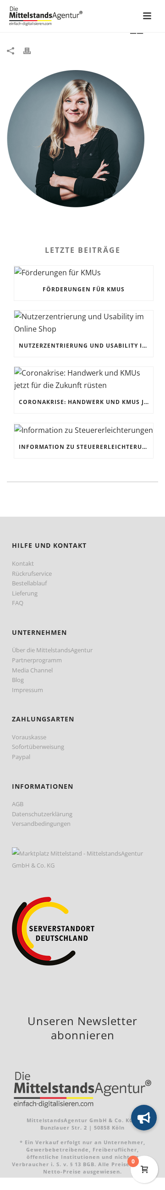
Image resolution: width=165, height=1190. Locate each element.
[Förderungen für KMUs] (83, 272)
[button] (144, 1117)
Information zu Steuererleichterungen (86, 447)
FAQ (17, 603)
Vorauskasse (29, 737)
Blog (18, 680)
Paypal (21, 757)
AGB (17, 804)
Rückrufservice (32, 573)
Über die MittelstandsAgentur (52, 650)
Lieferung (25, 593)
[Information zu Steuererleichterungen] (83, 429)
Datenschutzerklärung (42, 814)
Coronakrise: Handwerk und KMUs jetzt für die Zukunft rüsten (86, 402)
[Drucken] (31, 50)
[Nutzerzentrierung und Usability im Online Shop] (83, 323)
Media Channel (32, 670)
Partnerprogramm (37, 660)
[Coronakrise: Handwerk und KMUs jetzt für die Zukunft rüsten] (83, 379)
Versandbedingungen (41, 823)
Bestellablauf (29, 583)
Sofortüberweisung (38, 746)
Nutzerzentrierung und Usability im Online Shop (86, 345)
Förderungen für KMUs (84, 289)
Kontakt (23, 563)
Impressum (27, 690)
